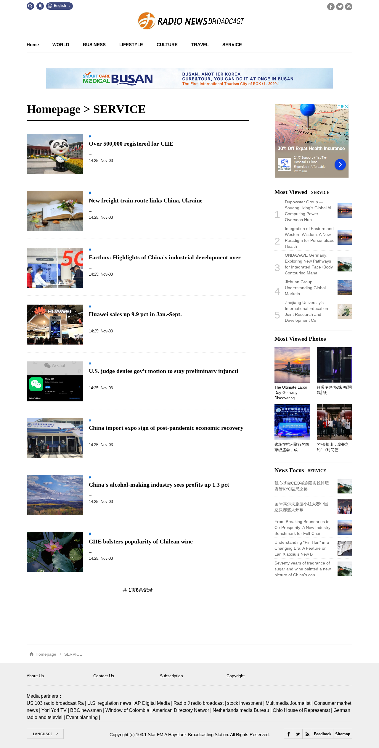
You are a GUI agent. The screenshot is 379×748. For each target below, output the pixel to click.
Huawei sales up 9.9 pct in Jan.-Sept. (135, 314)
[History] (40, 6)
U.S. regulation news (109, 703)
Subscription (171, 675)
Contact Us (103, 675)
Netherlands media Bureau (241, 710)
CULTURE (167, 44)
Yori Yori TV (54, 710)
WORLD (60, 44)
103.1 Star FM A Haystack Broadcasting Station (182, 734)
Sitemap (342, 734)
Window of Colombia (127, 710)
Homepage (54, 109)
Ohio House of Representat (301, 710)
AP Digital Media (152, 703)
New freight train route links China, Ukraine (146, 200)
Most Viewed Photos (300, 338)
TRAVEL (200, 44)
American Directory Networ (180, 710)
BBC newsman (86, 710)
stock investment (244, 703)
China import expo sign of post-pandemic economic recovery (166, 427)
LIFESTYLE (131, 44)
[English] (45, 734)
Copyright (236, 675)
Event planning (82, 717)
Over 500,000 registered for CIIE (131, 143)
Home (33, 44)
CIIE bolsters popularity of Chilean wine (141, 541)
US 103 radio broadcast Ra (55, 703)
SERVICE (232, 44)
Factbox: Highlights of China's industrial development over (165, 257)
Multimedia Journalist (288, 703)
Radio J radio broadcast (199, 703)
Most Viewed (290, 192)
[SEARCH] (30, 6)
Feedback (322, 734)
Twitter (339, 6)
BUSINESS (94, 44)
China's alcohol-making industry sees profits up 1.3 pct (159, 484)
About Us (35, 675)
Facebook (331, 6)
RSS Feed (348, 6)
